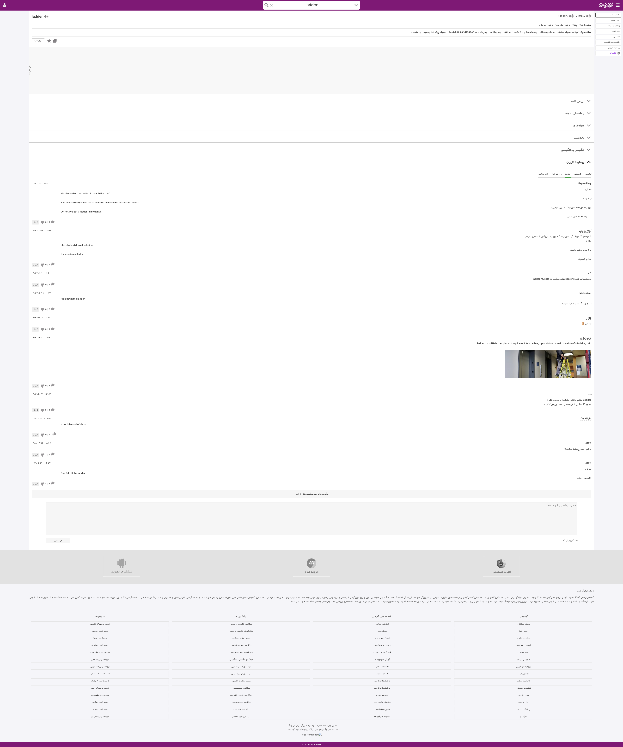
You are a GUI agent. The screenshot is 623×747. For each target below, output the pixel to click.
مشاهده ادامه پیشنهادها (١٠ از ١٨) (311, 494)
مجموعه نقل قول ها (382, 716)
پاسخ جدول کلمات (382, 709)
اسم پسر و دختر (382, 695)
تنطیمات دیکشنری (523, 688)
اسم (305, 601)
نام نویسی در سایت (523, 659)
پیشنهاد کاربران (614, 47)
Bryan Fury (584, 184)
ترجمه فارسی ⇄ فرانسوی (100, 652)
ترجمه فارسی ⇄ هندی (100, 695)
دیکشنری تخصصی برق (241, 688)
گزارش (35, 222)
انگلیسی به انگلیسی (612, 42)
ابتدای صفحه (615, 15)
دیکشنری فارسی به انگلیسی (241, 645)
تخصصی (616, 37)
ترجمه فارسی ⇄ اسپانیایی (100, 673)
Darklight (585, 419)
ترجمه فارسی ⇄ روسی (100, 688)
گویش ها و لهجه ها (382, 659)
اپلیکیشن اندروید (523, 709)
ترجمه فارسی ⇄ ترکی (100, 638)
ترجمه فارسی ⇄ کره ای (100, 716)
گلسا (589, 273)
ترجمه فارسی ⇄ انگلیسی (100, 624)
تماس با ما (523, 631)
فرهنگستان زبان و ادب (382, 652)
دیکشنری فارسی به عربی (241, 666)
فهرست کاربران (523, 652)
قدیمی (577, 174)
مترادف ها (616, 31)
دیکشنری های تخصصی (241, 716)
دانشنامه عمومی (382, 673)
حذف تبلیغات (523, 695)
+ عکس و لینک (570, 540)
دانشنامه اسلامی (382, 666)
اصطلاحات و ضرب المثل (382, 702)
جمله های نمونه (614, 25)
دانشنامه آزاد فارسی (382, 681)
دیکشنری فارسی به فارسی (241, 638)
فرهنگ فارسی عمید (382, 638)
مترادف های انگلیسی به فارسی (241, 631)
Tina (588, 318)
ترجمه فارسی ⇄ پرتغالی (100, 681)
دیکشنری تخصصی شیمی (241, 709)
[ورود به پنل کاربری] (4, 5)
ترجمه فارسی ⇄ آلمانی (100, 659)
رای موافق (556, 174)
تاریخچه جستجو (523, 681)
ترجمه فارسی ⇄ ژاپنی (100, 702)
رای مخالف (543, 174)
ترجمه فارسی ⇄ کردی (99, 645)
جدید (568, 174)
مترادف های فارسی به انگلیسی (241, 652)
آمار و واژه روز (523, 702)
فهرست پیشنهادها (523, 645)
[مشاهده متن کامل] (576, 217)
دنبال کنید (38, 40)
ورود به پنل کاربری (523, 666)
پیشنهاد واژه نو (523, 638)
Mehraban (585, 293)
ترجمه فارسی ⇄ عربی (100, 631)
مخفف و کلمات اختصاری (241, 681)
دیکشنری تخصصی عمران (241, 702)
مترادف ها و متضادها (382, 645)
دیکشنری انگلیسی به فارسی (241, 624)
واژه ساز (326, 601)
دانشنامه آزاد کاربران (382, 688)
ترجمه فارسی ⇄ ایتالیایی (100, 666)
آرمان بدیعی (585, 231)
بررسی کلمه (615, 20)
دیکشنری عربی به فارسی (241, 673)
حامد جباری (585, 338)
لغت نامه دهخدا (382, 624)
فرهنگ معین (382, 631)
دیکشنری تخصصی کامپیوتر (241, 695)
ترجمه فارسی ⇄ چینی (100, 709)
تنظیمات (613, 53)
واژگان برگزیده (523, 673)
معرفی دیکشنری (523, 624)
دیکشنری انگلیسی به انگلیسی (241, 659)
